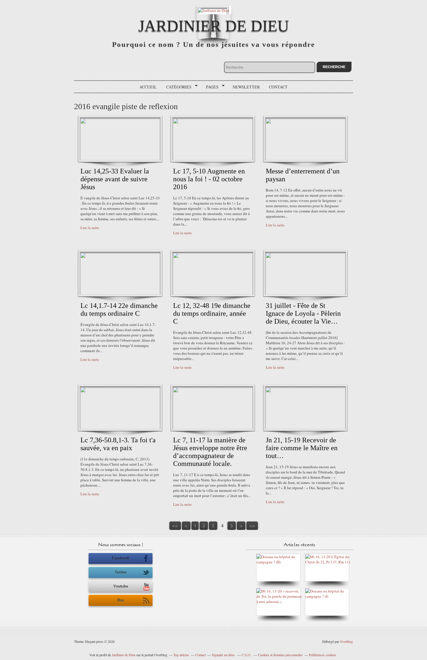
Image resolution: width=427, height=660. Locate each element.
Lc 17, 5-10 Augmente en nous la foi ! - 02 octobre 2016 (209, 179)
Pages (210, 87)
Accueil (148, 87)
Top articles (181, 654)
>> (252, 525)
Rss (120, 600)
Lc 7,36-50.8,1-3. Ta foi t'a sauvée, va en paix (118, 444)
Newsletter (246, 87)
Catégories (176, 87)
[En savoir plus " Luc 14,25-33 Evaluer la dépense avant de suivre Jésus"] (120, 159)
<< (175, 525)
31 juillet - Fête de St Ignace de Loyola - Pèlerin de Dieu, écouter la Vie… (303, 313)
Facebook (120, 558)
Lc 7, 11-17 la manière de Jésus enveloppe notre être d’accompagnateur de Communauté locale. (210, 451)
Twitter (121, 572)
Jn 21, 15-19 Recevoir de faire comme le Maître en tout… (302, 447)
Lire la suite (89, 227)
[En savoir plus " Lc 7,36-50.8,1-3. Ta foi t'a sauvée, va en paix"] (120, 427)
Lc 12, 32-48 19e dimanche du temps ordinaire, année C (211, 313)
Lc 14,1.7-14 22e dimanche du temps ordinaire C (119, 309)
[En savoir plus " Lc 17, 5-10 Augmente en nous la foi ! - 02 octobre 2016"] (213, 159)
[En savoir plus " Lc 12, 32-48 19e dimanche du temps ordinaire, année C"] (213, 293)
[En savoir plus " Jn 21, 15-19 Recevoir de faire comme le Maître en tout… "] (305, 427)
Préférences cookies (322, 654)
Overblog (346, 641)
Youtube (120, 586)
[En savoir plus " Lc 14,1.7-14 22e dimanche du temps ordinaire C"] (120, 293)
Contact (278, 87)
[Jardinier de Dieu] (213, 10)
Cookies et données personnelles (280, 654)
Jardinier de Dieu (213, 26)
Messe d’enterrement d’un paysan (303, 175)
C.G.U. (247, 654)
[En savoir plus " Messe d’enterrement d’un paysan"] (305, 159)
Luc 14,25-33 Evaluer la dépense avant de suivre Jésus (114, 179)
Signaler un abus (224, 654)
